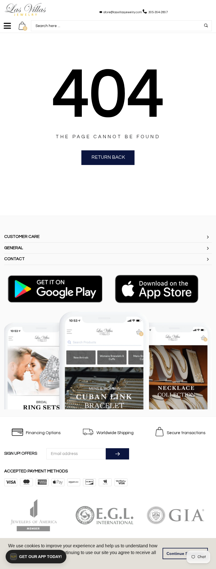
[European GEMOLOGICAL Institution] (108, 515)
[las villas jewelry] (25, 9)
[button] (36, 556)
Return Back (108, 157)
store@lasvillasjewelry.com (123, 12)
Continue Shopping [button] (185, 553)
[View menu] (7, 28)
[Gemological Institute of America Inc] (179, 515)
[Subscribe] (117, 453)
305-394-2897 (158, 12)
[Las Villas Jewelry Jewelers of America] (37, 515)
